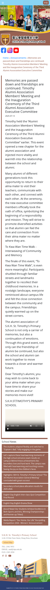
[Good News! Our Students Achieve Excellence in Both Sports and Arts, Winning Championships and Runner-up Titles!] (24, 512)
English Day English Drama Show (17, 503)
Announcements (18, 58)
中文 (46, 2)
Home (6, 58)
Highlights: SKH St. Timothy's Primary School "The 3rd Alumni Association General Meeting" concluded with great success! (25, 478)
